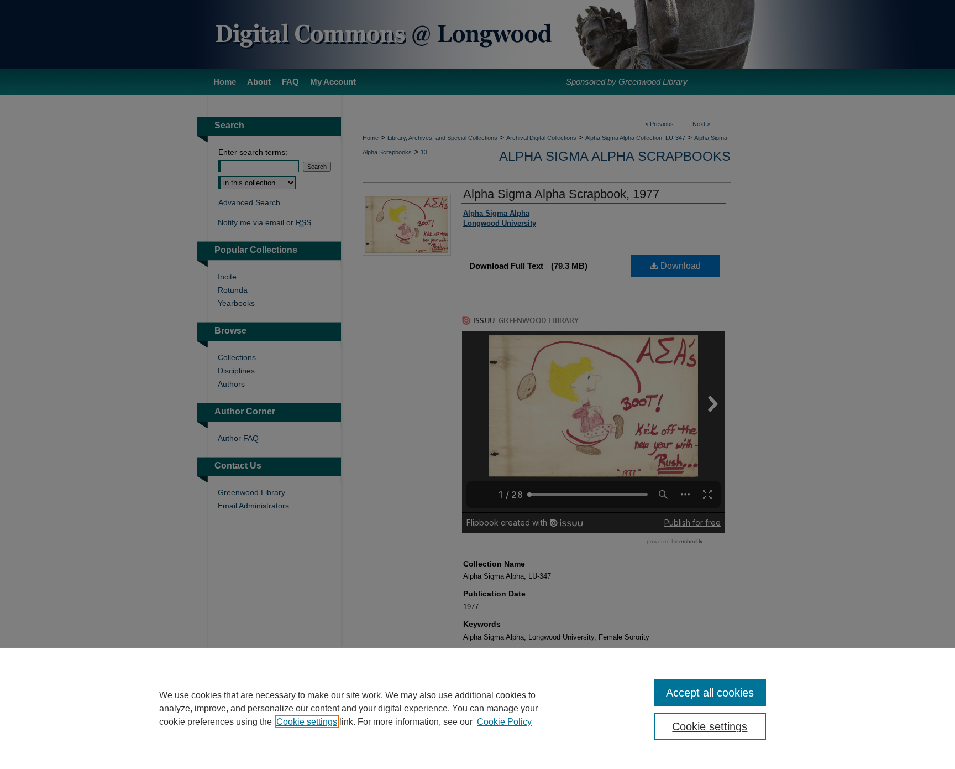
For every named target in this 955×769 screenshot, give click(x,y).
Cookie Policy (504, 721)
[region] (477, 708)
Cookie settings (306, 721)
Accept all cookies (710, 693)
